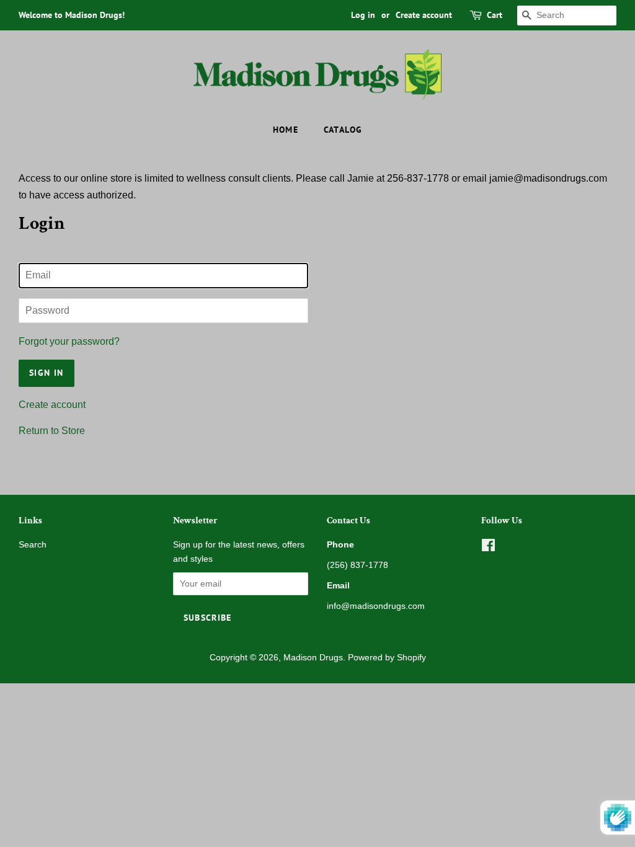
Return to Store (52, 430)
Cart (494, 14)
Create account (424, 14)
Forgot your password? (69, 341)
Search (33, 544)
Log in (363, 14)
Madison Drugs (313, 657)
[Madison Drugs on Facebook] (488, 547)
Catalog (343, 129)
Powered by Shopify (387, 657)
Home (286, 129)
